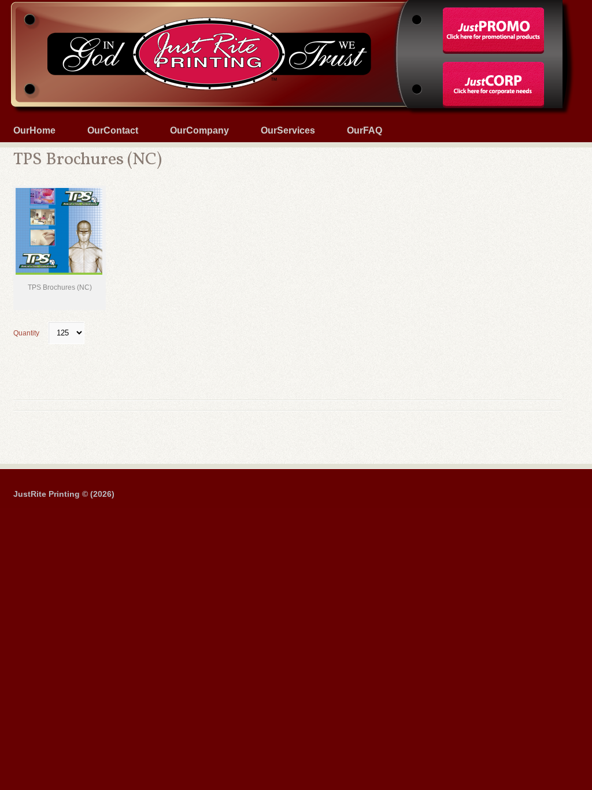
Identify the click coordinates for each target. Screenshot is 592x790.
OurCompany (199, 130)
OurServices (288, 130)
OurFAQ (364, 130)
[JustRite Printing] (296, 1)
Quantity (26, 333)
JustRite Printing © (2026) (63, 494)
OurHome (34, 130)
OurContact (112, 130)
